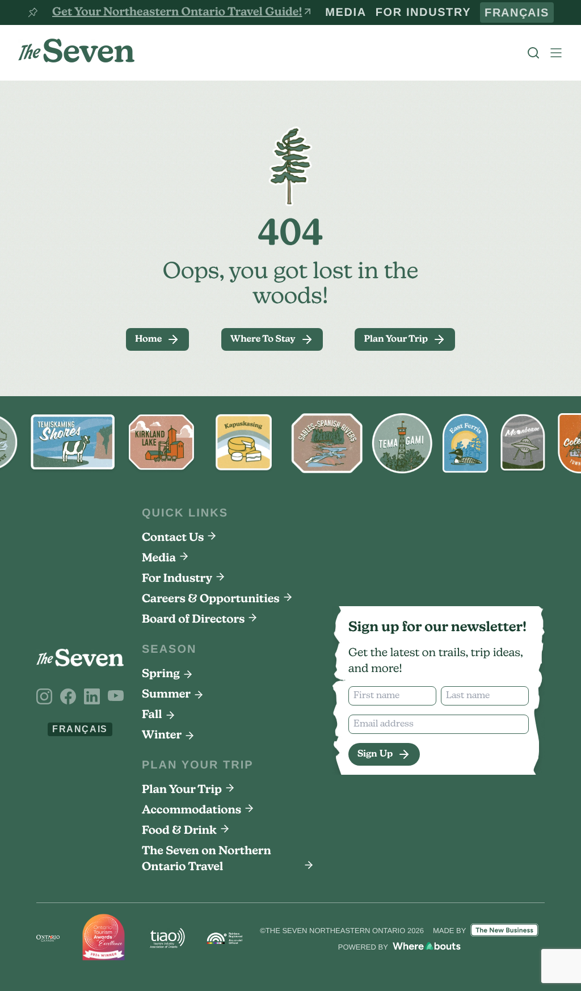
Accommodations (191, 810)
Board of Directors (193, 619)
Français (525, 12)
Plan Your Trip (182, 790)
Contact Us (173, 538)
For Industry (452, 12)
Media (392, 12)
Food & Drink (179, 831)
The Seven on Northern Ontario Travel (206, 859)
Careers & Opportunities (211, 599)
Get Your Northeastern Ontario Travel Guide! (177, 12)
